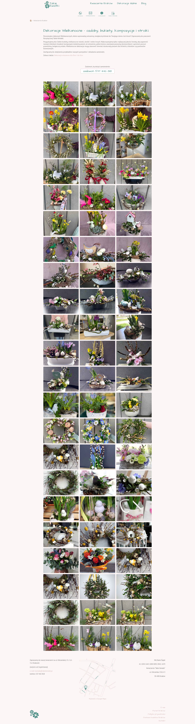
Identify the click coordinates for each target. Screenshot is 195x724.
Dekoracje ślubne (127, 3)
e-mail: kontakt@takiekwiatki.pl (41, 671)
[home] (51, 4)
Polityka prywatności (156, 714)
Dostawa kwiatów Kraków (154, 717)
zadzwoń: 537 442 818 (97, 71)
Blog (143, 3)
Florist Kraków (158, 710)
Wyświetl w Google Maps (97, 699)
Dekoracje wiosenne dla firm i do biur (68, 55)
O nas (163, 707)
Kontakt (162, 720)
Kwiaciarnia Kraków (101, 3)
